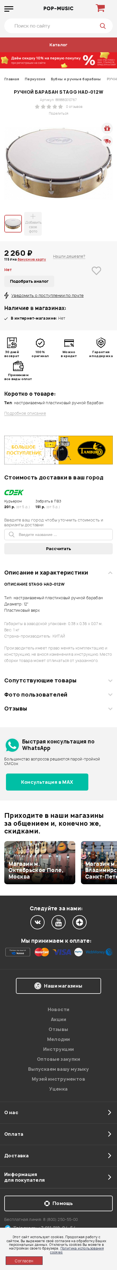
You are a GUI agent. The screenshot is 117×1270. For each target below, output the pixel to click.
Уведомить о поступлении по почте (47, 295)
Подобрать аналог (29, 281)
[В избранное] (96, 280)
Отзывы (15, 708)
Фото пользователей (36, 694)
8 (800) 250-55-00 (60, 1219)
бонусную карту (32, 259)
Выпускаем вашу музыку (58, 1069)
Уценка (58, 1089)
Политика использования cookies (77, 1250)
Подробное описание (25, 413)
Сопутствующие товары (40, 680)
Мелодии (58, 1039)
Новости (59, 1009)
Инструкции (58, 1049)
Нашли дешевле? (69, 256)
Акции (58, 1019)
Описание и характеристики (46, 572)
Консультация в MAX (47, 782)
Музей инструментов (58, 1079)
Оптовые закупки (58, 1059)
